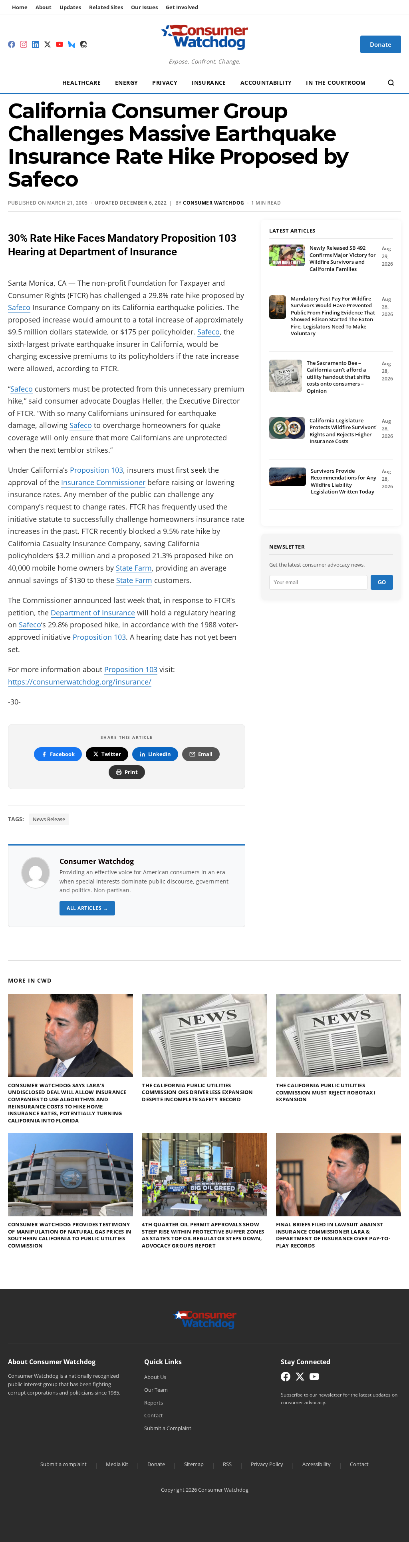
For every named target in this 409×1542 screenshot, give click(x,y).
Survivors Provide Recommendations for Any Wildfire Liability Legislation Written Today (343, 481)
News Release (49, 819)
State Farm (134, 568)
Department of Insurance (93, 612)
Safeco (19, 307)
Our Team (156, 1389)
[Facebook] (11, 44)
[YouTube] (59, 44)
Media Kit (117, 1464)
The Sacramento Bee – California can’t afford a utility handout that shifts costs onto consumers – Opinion (338, 376)
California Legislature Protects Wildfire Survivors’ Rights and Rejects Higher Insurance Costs (343, 431)
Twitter (111, 754)
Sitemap (194, 1464)
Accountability (266, 82)
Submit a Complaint (167, 1428)
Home (20, 7)
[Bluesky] (71, 44)
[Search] (391, 82)
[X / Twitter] (47, 44)
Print (131, 772)
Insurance (209, 82)
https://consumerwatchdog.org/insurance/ (79, 681)
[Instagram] (23, 44)
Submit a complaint (63, 1464)
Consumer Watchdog (213, 202)
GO (382, 582)
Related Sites (106, 7)
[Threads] (83, 44)
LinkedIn (159, 754)
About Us (155, 1377)
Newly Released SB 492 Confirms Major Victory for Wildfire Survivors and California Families (343, 258)
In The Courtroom (335, 82)
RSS (227, 1464)
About (44, 7)
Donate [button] (380, 44)
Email (205, 754)
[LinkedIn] (35, 44)
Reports (153, 1402)
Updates (70, 7)
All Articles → (87, 908)
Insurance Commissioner (103, 482)
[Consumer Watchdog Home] (205, 1319)
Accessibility (316, 1464)
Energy (126, 82)
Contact (153, 1415)
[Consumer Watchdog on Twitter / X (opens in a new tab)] (300, 1378)
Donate (156, 1464)
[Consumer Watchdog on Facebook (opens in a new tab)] (285, 1378)
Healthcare (81, 82)
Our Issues (144, 7)
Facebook (62, 754)
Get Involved (182, 7)
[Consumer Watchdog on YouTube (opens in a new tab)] (314, 1378)
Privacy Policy (267, 1464)
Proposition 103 (96, 470)
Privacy (164, 82)
